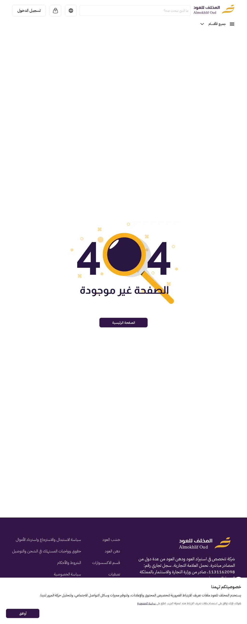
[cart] (55, 10)
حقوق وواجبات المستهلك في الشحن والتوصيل (46, 551)
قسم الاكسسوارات (106, 563)
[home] (214, 10)
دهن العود (112, 551)
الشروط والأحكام (69, 563)
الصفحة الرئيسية (123, 322)
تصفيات (114, 574)
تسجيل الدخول (29, 10)
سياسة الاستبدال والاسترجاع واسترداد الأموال (48, 540)
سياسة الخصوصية (67, 574)
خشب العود (111, 540)
